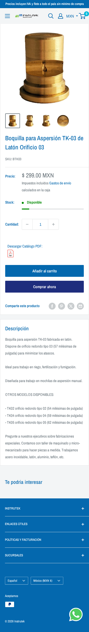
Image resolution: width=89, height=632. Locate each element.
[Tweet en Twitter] (70, 306)
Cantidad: (12, 224)
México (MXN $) (42, 581)
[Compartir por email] (80, 306)
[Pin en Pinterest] (61, 306)
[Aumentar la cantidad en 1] (53, 224)
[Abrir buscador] (51, 16)
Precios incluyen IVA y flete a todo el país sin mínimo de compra (44, 4)
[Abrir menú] (7, 16)
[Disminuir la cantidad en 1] (27, 224)
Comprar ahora (44, 286)
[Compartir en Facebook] (52, 306)
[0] (82, 16)
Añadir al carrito (44, 271)
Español (12, 581)
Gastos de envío (60, 183)
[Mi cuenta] (60, 16)
